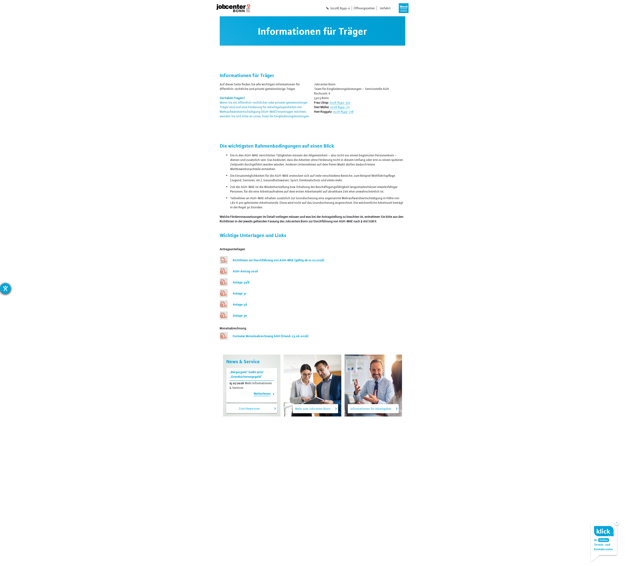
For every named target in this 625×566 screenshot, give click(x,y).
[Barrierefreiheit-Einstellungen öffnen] (5, 288)
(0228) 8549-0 (340, 8)
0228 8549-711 (340, 107)
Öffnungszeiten (364, 8)
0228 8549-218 (343, 111)
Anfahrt (385, 8)
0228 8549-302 (340, 102)
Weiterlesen (262, 393)
